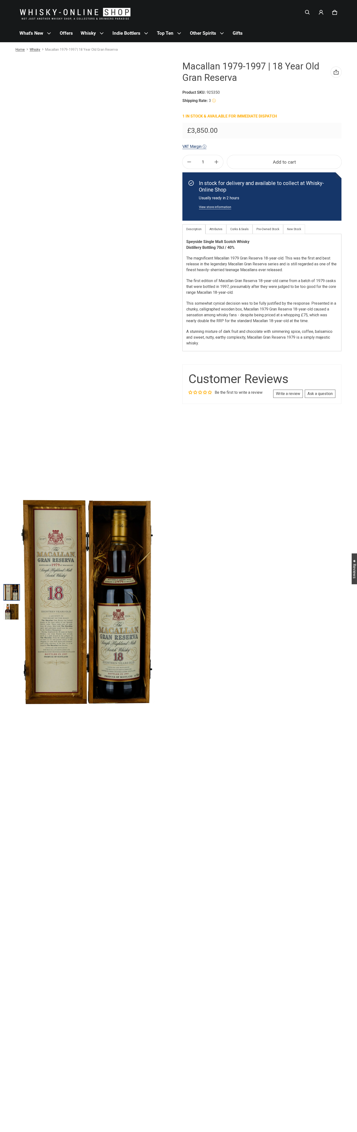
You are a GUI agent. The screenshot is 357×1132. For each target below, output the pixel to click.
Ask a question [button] (320, 393)
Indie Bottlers (126, 33)
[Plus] (216, 162)
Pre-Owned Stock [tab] (267, 229)
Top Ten (165, 33)
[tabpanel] (261, 293)
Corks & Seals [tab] (239, 229)
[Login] (321, 12)
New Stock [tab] (294, 229)
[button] (307, 12)
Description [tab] (194, 229)
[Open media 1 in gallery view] (11, 592)
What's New (31, 33)
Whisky (88, 33)
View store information (215, 207)
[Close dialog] (352, 1064)
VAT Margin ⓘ (194, 146)
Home (20, 49)
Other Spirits (203, 33)
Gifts (238, 33)
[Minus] (189, 162)
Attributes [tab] (215, 229)
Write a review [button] (288, 393)
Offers (66, 33)
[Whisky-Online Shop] (75, 12)
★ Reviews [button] (354, 568)
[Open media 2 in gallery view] (11, 612)
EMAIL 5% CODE (311, 1120)
